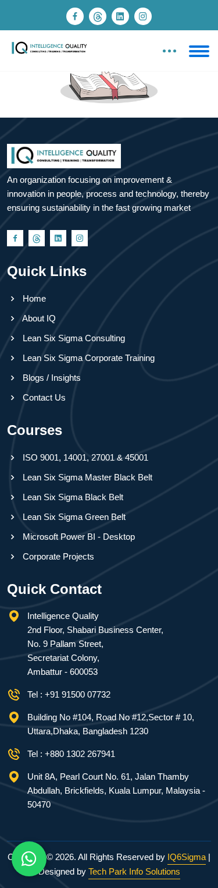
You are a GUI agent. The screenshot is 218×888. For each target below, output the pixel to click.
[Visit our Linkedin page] (120, 16)
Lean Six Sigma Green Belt (73, 517)
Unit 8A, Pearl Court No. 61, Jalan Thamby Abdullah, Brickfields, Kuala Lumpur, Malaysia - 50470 (116, 790)
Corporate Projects (57, 556)
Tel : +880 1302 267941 (71, 754)
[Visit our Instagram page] (143, 16)
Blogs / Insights (50, 378)
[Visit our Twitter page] (97, 16)
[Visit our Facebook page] (75, 16)
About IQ (38, 318)
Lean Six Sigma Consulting (72, 338)
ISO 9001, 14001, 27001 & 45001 (84, 457)
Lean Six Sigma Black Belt (71, 497)
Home (33, 298)
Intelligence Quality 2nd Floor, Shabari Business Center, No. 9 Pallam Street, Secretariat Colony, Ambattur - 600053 (95, 644)
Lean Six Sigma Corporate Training (87, 358)
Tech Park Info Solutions (134, 871)
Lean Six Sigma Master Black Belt (86, 477)
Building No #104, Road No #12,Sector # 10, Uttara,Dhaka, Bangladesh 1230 (110, 724)
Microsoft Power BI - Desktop (77, 537)
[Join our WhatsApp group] (29, 858)
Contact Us (43, 397)
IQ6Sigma (186, 857)
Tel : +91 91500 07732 (68, 694)
